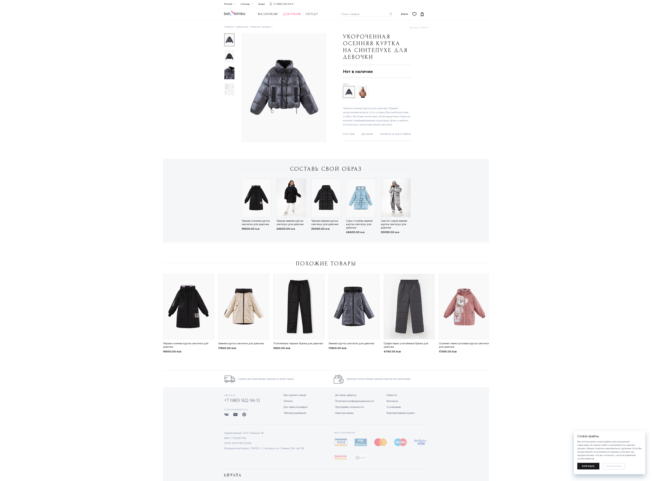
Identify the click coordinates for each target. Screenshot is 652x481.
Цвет (346, 84)
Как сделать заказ (295, 395)
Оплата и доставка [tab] (395, 134)
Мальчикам (268, 14)
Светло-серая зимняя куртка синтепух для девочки (394, 224)
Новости (392, 395)
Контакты (392, 401)
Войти (404, 14)
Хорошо (588, 466)
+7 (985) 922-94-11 (283, 4)
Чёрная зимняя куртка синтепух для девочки (290, 222)
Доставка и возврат (296, 407)
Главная (228, 26)
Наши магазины (344, 413)
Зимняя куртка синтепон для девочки (241, 343)
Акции (261, 4)
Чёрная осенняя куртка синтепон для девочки (256, 222)
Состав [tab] (349, 134)
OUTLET (312, 14)
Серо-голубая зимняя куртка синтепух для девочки (359, 224)
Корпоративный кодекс (401, 413)
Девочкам (292, 14)
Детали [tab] (367, 134)
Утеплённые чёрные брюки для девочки (298, 343)
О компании (394, 407)
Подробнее (614, 466)
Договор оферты (345, 395)
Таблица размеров (295, 413)
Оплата (288, 401)
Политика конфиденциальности (354, 401)
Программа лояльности (349, 407)
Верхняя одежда (260, 26)
